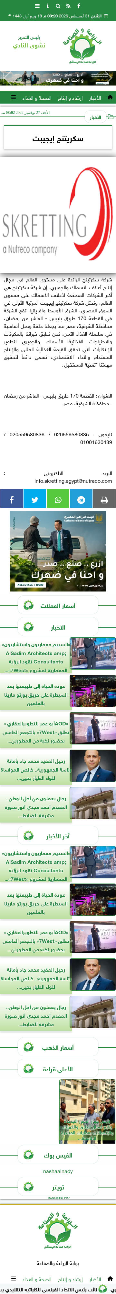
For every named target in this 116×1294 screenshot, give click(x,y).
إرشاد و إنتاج (70, 97)
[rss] (68, 5)
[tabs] (37, 5)
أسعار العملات (58, 605)
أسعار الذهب (58, 1046)
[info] (48, 5)
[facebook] (78, 5)
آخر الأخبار (58, 835)
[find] (58, 5)
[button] (7, 78)
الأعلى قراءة (58, 1068)
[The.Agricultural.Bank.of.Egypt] (58, 78)
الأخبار (95, 97)
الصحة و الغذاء (37, 97)
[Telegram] (81, 498)
